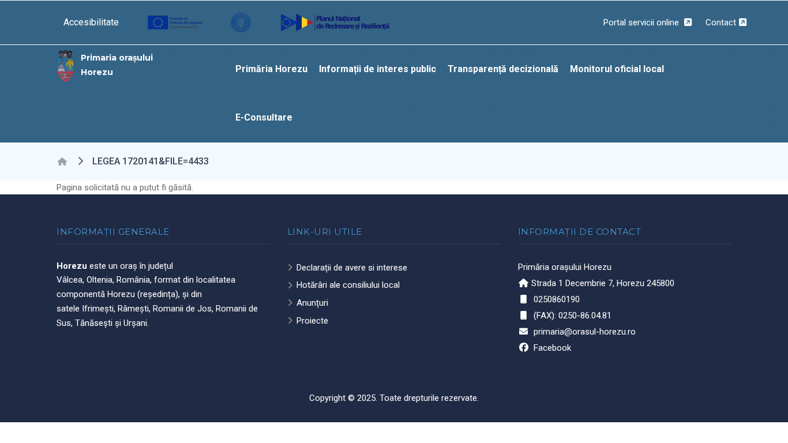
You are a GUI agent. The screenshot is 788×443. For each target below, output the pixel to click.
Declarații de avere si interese (352, 267)
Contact (721, 22)
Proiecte (312, 321)
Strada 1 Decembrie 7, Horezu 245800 (602, 283)
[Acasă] (66, 65)
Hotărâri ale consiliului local (348, 285)
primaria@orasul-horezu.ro (585, 331)
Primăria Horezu (271, 68)
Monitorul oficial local (617, 68)
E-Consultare (263, 117)
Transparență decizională (503, 68)
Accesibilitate (91, 22)
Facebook (552, 348)
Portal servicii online (642, 22)
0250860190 (557, 299)
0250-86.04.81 (584, 315)
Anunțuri (312, 303)
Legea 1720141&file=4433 (150, 161)
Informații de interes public (377, 68)
